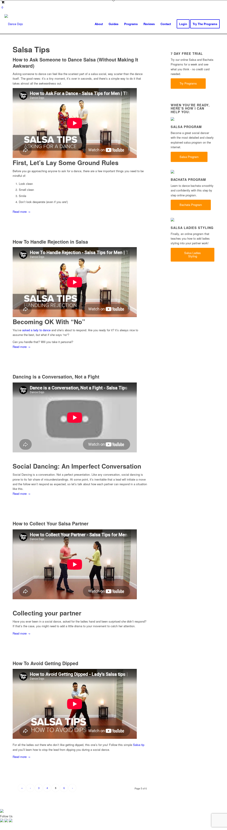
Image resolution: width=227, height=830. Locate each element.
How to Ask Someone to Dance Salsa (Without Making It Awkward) (75, 62)
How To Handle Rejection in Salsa (50, 241)
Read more (21, 211)
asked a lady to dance (36, 330)
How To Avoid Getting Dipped (45, 663)
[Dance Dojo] (13, 24)
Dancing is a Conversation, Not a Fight (56, 376)
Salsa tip (138, 745)
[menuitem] (99, 24)
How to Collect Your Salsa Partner (50, 523)
